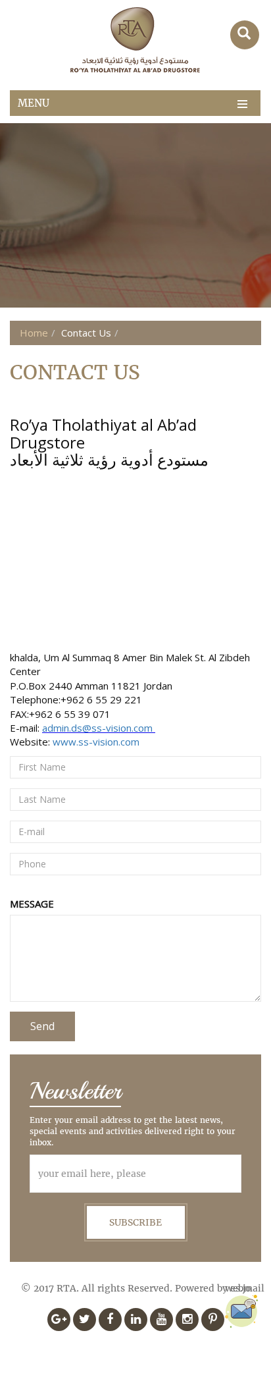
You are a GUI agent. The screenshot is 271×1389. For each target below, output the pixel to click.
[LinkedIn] (135, 1319)
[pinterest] (212, 1319)
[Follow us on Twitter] (84, 1319)
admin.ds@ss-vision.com (98, 727)
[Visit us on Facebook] (110, 1319)
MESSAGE (32, 903)
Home (34, 332)
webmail (244, 1288)
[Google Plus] (58, 1319)
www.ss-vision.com (94, 741)
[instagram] (187, 1319)
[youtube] (161, 1319)
